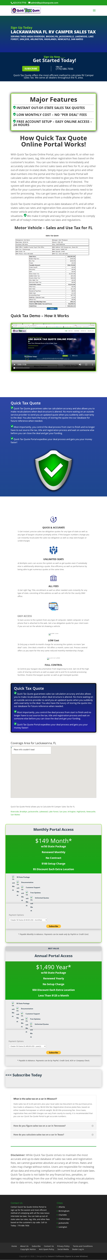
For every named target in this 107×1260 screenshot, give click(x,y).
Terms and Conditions (83, 1246)
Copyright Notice (28, 1249)
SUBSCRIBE (31, 68)
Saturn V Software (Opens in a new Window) (68, 1256)
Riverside (39, 36)
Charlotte (63, 1215)
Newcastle (64, 39)
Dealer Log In (78, 1249)
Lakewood (81, 36)
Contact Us (49, 1246)
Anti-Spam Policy (46, 1249)
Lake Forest (53, 811)
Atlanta (62, 1207)
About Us (24, 1246)
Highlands (50, 39)
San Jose (24, 39)
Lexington (63, 1227)
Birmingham (64, 1211)
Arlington (36, 39)
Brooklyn (52, 36)
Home (14, 1246)
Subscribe (36, 1246)
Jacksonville (66, 36)
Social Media (63, 1249)
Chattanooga (64, 1219)
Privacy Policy (63, 1246)
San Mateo (77, 39)
